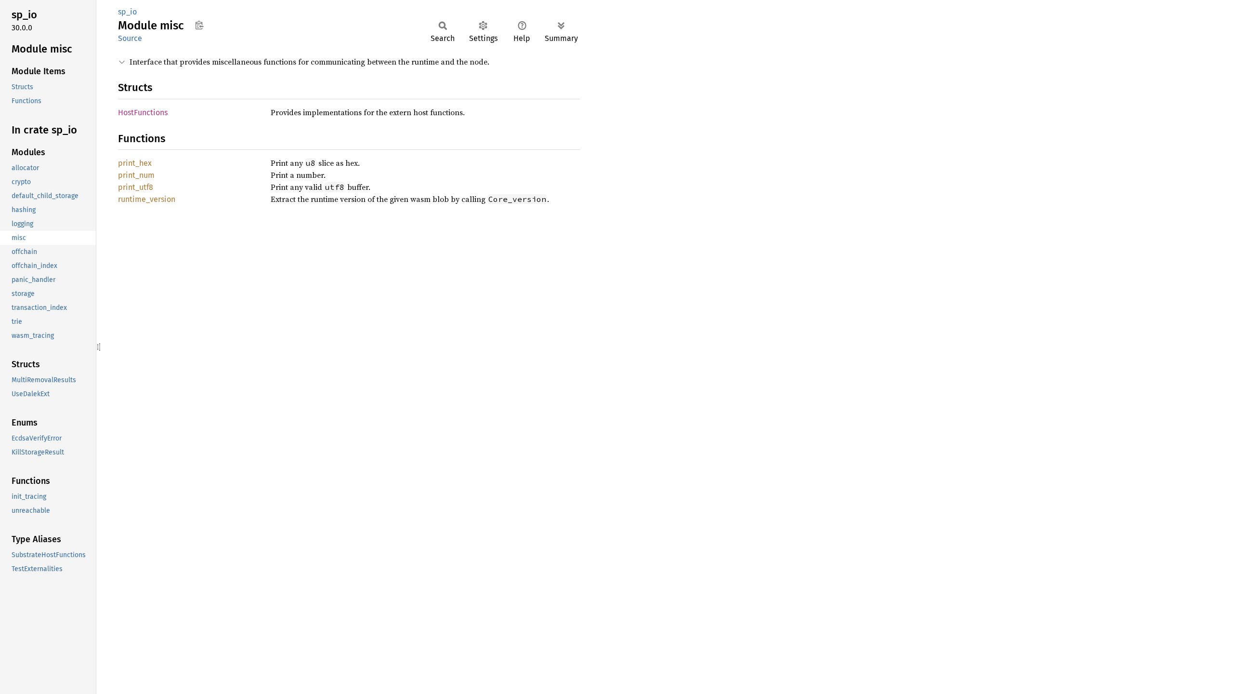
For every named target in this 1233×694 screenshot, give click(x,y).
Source (130, 38)
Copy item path (199, 25)
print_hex (135, 163)
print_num (136, 175)
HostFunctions (143, 112)
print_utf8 (135, 187)
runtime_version (146, 199)
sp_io (127, 11)
